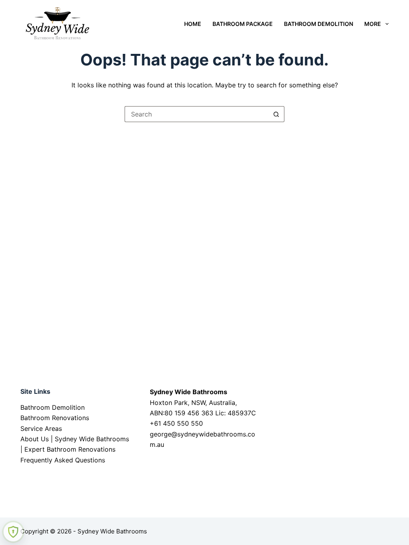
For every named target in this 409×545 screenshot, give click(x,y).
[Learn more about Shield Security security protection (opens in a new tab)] (13, 531)
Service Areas (41, 428)
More (372, 23)
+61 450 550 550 (176, 423)
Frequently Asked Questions (62, 460)
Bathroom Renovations (54, 418)
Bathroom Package (242, 23)
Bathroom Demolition (318, 23)
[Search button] (276, 114)
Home (192, 23)
